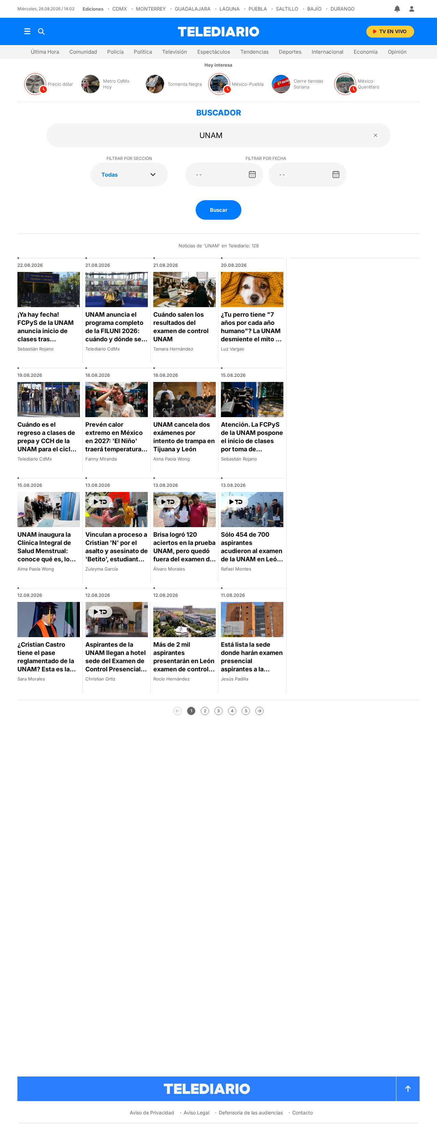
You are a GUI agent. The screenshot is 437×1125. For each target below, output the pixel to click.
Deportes (290, 52)
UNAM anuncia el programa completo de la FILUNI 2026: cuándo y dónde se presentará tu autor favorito (114, 335)
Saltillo (287, 9)
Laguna (230, 9)
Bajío (314, 9)
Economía (366, 52)
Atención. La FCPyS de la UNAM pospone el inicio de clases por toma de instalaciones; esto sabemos (252, 445)
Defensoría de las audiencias (251, 1112)
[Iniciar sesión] (411, 9)
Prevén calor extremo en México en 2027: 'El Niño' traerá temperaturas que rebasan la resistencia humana (115, 445)
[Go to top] (408, 1088)
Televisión (174, 52)
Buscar (218, 210)
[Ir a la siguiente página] (259, 711)
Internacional (327, 52)
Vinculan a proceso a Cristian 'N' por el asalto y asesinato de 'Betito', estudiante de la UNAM (116, 551)
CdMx (119, 9)
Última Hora (45, 52)
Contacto (302, 1112)
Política (143, 52)
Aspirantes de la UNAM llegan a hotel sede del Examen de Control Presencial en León (115, 661)
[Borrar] (375, 135)
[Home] (218, 32)
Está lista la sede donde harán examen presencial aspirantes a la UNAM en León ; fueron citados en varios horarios (252, 669)
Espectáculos (213, 52)
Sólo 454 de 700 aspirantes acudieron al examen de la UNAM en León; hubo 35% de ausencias (252, 555)
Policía (115, 52)
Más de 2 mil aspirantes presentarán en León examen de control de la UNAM (183, 661)
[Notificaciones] (397, 8)
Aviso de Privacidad (152, 1112)
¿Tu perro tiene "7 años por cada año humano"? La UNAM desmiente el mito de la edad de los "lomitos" (252, 335)
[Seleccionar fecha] (252, 174)
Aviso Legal (196, 1112)
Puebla (258, 9)
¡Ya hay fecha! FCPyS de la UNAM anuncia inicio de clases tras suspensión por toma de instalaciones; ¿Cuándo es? (48, 339)
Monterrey (151, 9)
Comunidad (83, 52)
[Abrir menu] (27, 31)
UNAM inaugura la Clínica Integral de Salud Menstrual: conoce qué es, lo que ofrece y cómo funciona (45, 555)
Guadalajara (193, 9)
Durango (342, 9)
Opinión (397, 52)
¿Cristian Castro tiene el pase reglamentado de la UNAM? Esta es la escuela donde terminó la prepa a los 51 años (45, 669)
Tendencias (254, 52)
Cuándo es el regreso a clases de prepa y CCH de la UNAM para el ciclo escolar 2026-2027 (46, 441)
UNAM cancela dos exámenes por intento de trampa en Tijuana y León (184, 437)
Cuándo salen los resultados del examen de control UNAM (181, 327)
